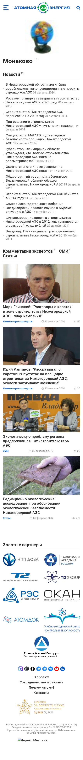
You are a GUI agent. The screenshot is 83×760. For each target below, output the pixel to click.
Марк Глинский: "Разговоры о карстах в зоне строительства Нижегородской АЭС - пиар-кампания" (37, 311)
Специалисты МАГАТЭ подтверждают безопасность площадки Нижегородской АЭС (38, 139)
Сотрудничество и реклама (41, 682)
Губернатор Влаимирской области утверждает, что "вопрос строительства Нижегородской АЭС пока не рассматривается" (37, 155)
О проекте (41, 677)
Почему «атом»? (41, 687)
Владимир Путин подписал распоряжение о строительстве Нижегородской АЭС (40, 233)
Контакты (41, 693)
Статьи (10, 255)
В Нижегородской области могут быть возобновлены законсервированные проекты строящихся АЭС (43, 88)
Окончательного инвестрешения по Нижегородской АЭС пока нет (34, 169)
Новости (11, 74)
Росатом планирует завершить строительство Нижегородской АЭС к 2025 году (43, 100)
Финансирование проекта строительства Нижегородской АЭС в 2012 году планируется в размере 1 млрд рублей (42, 221)
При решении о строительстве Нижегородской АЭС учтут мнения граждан (40, 124)
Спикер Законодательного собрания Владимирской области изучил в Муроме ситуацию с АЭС (39, 208)
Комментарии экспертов (28, 251)
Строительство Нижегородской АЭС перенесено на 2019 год (34, 114)
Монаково (18, 61)
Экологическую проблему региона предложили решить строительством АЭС (36, 441)
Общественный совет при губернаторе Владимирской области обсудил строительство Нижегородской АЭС (36, 180)
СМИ (64, 251)
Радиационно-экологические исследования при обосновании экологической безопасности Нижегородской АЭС (31, 506)
